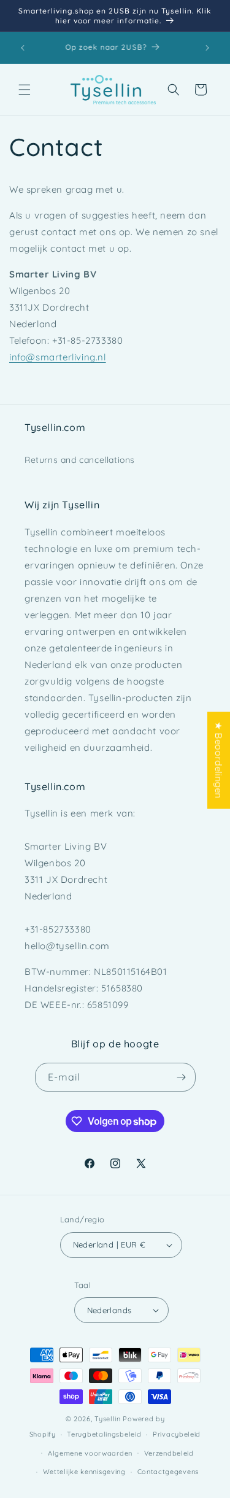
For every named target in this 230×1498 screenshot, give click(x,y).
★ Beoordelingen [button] (218, 760)
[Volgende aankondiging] (207, 47)
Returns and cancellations (80, 459)
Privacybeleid (177, 1434)
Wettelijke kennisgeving (84, 1471)
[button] (24, 89)
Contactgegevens (168, 1471)
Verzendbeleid (169, 1453)
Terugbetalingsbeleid (104, 1434)
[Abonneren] (181, 1077)
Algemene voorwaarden (90, 1453)
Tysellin (107, 1419)
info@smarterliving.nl (57, 357)
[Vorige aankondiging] (22, 47)
